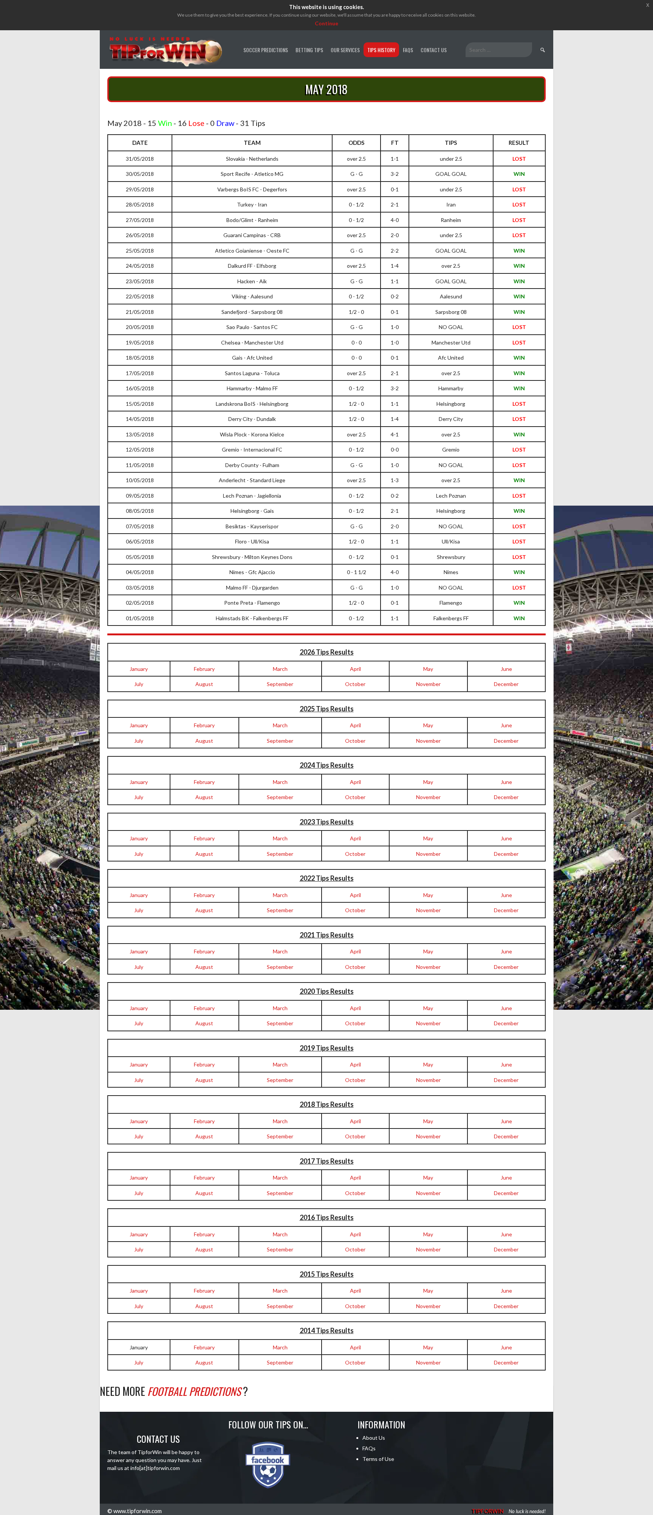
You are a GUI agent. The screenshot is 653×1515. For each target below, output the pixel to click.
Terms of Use (378, 1459)
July (138, 684)
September (280, 684)
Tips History (381, 50)
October (355, 684)
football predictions (194, 1391)
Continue (326, 23)
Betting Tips (309, 50)
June (506, 669)
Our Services (345, 50)
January (139, 669)
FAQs (408, 50)
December (506, 684)
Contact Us (434, 50)
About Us (373, 1437)
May (428, 669)
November (428, 684)
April (355, 669)
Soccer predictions (265, 50)
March (280, 669)
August (204, 684)
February (204, 669)
